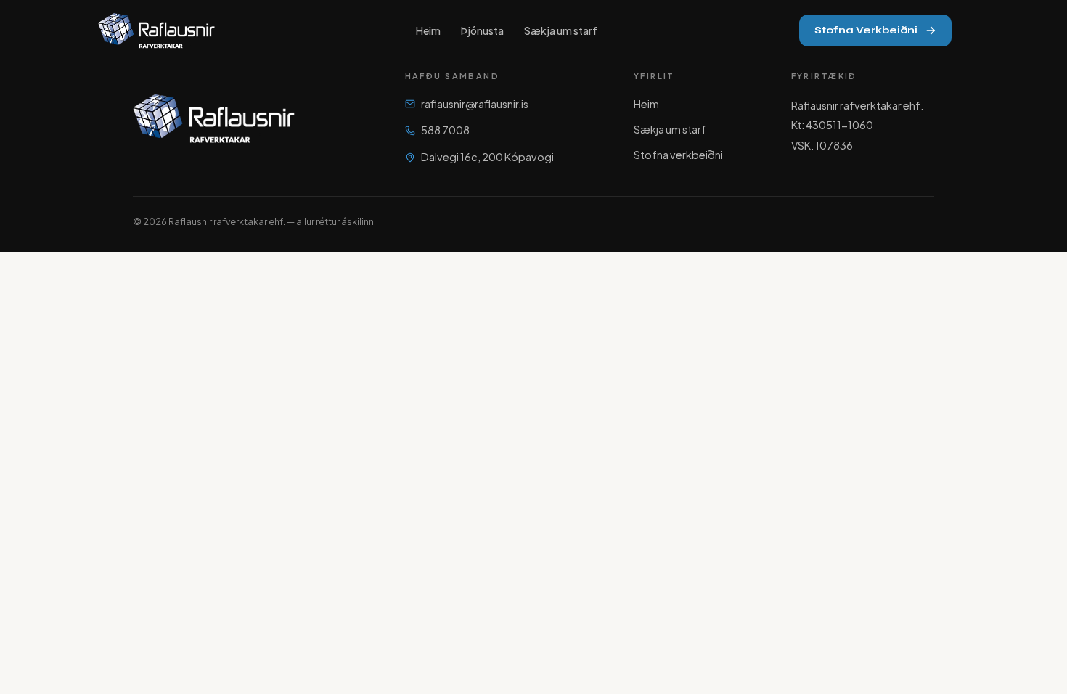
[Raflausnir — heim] (156, 30)
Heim (428, 30)
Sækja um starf (560, 30)
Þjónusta (482, 30)
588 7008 (445, 129)
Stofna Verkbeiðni (865, 30)
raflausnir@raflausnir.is (474, 103)
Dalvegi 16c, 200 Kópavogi (487, 156)
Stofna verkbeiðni (678, 154)
